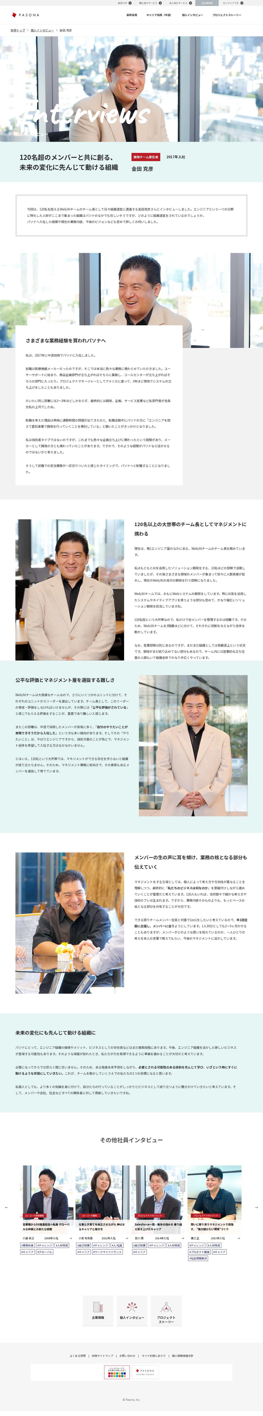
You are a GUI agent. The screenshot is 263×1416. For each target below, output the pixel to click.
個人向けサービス (148, 3)
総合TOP (122, 3)
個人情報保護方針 (182, 1356)
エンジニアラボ (231, 3)
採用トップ (18, 30)
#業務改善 (27, 1245)
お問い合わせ (127, 1356)
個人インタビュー (42, 30)
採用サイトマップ (102, 1356)
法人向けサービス (178, 3)
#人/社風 (117, 1245)
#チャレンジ (44, 1245)
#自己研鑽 (83, 1245)
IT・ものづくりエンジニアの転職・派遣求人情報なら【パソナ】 (25, 15)
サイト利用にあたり (154, 1356)
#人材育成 (62, 1245)
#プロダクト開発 (199, 1252)
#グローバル (44, 1252)
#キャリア (27, 1252)
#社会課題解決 (198, 1258)
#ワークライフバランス (107, 1252)
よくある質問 (78, 1356)
